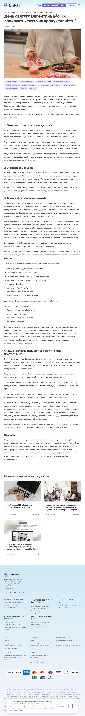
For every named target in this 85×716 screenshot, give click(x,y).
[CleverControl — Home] (12, 5)
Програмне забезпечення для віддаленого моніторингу (41, 601)
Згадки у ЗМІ (34, 637)
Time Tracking (43, 85)
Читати (34, 514)
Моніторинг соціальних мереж (40, 617)
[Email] (24, 592)
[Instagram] (6, 592)
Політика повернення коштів (39, 646)
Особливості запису (65, 599)
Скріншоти (60, 602)
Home (4, 12)
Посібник (33, 640)
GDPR (6, 660)
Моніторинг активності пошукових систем (15, 628)
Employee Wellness (11, 81)
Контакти (33, 652)
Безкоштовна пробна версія (54, 5)
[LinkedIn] (19, 592)
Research (23, 88)
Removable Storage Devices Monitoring (68, 605)
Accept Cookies (64, 706)
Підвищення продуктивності (39, 627)
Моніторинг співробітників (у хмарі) (15, 602)
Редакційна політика (10, 648)
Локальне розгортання (11, 605)
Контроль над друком (64, 607)
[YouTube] (15, 592)
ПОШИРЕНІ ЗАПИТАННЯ (63, 637)
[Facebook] (10, 592)
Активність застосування (12, 624)
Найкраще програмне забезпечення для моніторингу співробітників (15, 656)
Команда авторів (9, 643)
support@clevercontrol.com (12, 586)
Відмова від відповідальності (65, 640)
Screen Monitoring (69, 85)
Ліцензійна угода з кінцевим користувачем (39, 656)
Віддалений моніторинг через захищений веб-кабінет (39, 607)
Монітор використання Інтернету (14, 617)
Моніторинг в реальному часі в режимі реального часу (40, 612)
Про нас (6, 640)
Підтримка (7, 652)
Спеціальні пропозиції (37, 663)
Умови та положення (63, 643)
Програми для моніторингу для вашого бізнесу (40, 623)
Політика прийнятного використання (68, 646)
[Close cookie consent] (75, 701)
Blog (8, 12)
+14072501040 (8, 588)
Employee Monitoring (12, 85)
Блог (5, 637)
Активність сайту (9, 622)
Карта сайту (34, 660)
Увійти (71, 5)
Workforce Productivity (43, 81)
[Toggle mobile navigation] (79, 5)
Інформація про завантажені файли (41, 643)
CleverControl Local (10, 607)
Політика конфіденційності (12, 646)
